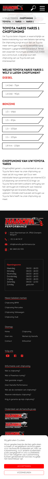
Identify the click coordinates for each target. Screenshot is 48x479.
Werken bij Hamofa (30, 336)
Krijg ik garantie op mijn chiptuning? (19, 399)
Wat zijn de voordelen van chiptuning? (20, 390)
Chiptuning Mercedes (14, 308)
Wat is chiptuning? (12, 371)
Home (7, 332)
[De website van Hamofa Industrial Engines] (24, 425)
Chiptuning (26, 18)
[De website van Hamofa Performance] (24, 434)
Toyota (6, 22)
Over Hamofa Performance (16, 385)
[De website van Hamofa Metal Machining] (24, 416)
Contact (8, 341)
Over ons (8, 336)
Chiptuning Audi (11, 317)
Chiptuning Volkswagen (14, 312)
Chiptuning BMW (12, 303)
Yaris (18, 22)
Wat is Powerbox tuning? (15, 376)
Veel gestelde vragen (14, 380)
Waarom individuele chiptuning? (18, 395)
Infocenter (26, 341)
